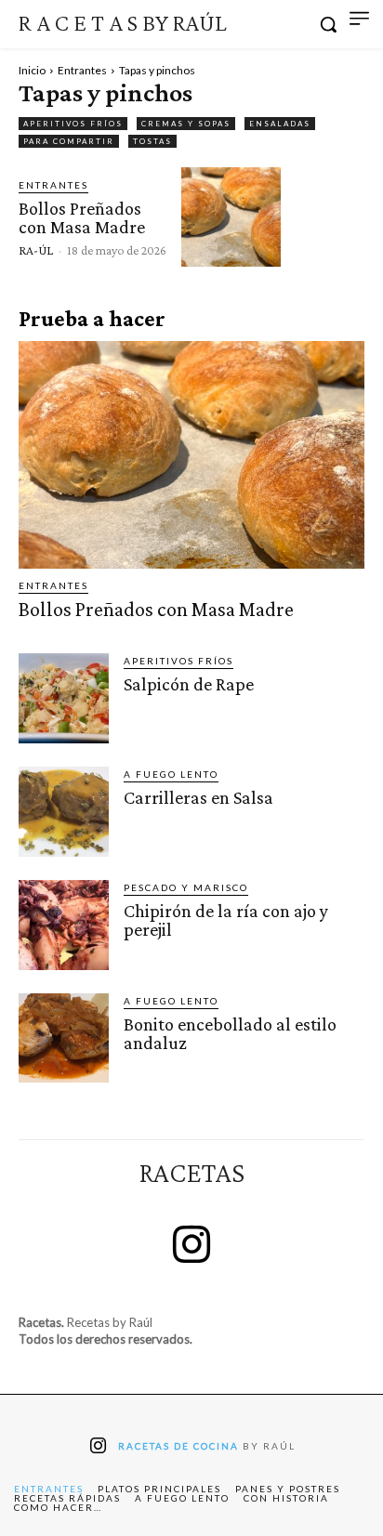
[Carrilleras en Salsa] (64, 812)
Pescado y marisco (186, 887)
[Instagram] (191, 1247)
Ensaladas (279, 123)
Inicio (32, 70)
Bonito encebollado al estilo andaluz (230, 1033)
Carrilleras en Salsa (198, 797)
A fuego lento (171, 774)
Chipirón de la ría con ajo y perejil (226, 919)
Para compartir (68, 141)
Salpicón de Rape (189, 684)
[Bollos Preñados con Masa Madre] (231, 217)
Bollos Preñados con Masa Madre (82, 217)
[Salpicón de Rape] (64, 698)
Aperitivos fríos (73, 123)
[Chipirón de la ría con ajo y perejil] (64, 925)
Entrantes (82, 70)
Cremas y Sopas (186, 123)
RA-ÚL (36, 250)
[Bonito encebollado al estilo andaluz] (64, 1038)
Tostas (152, 141)
